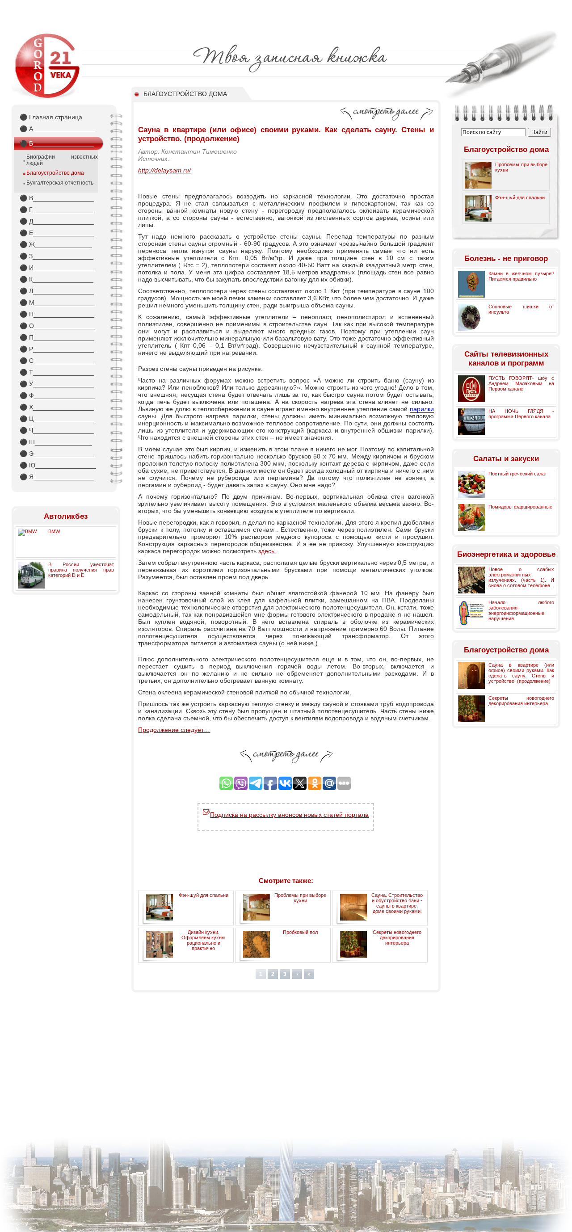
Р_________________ (57, 349)
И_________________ (57, 267)
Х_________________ (57, 407)
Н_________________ (57, 314)
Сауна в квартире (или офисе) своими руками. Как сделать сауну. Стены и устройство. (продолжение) (521, 673)
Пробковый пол (300, 932)
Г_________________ (56, 209)
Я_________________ (57, 476)
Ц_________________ (57, 418)
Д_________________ (57, 221)
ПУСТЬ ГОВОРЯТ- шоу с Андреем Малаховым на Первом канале (521, 383)
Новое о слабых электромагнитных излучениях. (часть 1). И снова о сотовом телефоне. (521, 577)
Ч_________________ (57, 430)
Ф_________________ (57, 395)
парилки (422, 408)
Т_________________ (57, 372)
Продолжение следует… (174, 729)
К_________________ (56, 279)
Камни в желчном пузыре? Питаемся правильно (521, 276)
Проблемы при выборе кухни (300, 897)
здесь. (267, 551)
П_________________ (57, 337)
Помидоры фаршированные (520, 506)
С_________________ (57, 360)
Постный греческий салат (517, 473)
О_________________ (57, 325)
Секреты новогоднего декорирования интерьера (397, 937)
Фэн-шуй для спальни (203, 895)
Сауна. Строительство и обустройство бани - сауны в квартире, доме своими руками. (397, 903)
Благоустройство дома (55, 173)
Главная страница (51, 117)
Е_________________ (57, 232)
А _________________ (58, 128)
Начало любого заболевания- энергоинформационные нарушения (521, 610)
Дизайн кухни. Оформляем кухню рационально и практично (203, 940)
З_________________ (56, 256)
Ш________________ (56, 442)
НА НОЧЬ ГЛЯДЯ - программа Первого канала (521, 413)
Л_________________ (57, 290)
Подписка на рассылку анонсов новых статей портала (289, 814)
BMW (54, 531)
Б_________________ (57, 143)
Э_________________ (57, 453)
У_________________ (57, 383)
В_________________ (57, 198)
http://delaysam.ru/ (164, 170)
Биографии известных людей (62, 160)
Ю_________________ (58, 465)
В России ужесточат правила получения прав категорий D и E (81, 570)
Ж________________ (56, 244)
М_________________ (57, 302)
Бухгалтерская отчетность (59, 183)
